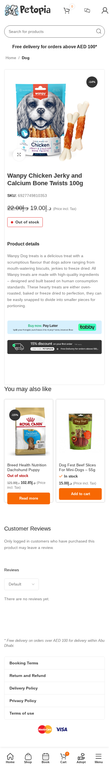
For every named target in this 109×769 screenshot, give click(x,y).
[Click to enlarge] (19, 155)
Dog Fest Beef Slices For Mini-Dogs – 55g (77, 467)
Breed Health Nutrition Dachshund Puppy (26, 467)
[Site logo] (27, 10)
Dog (26, 58)
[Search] (99, 31)
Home (11, 58)
